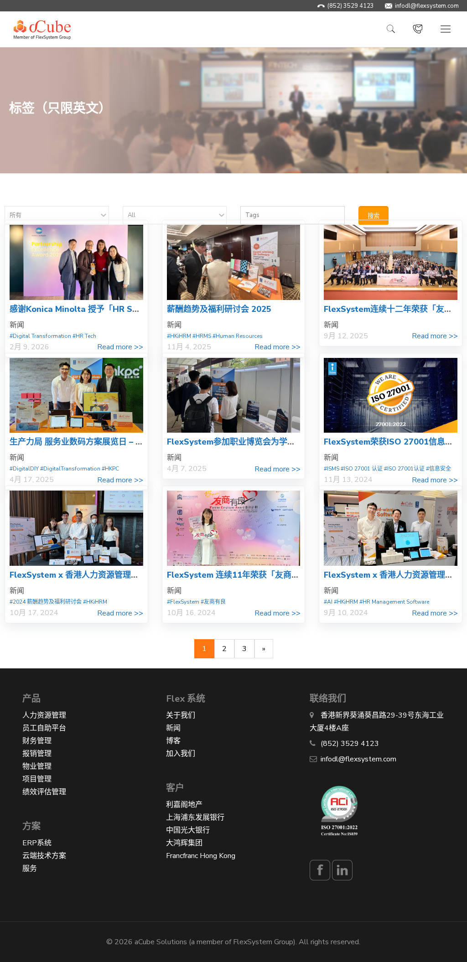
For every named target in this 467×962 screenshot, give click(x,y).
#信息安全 (438, 468)
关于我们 (180, 715)
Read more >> (120, 347)
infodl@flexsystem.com (427, 6)
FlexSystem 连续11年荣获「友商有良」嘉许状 (254, 574)
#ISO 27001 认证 (362, 468)
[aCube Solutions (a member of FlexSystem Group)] (42, 29)
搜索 (373, 216)
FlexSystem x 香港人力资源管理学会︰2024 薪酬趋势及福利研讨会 (135, 574)
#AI (328, 601)
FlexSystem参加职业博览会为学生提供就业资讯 (256, 441)
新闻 (173, 728)
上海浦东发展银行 (195, 817)
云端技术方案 (44, 856)
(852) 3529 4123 (350, 6)
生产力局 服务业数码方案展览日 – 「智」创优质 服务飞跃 (115, 441)
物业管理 (37, 766)
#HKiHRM (179, 336)
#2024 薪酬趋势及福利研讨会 (46, 601)
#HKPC (110, 468)
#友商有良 (213, 601)
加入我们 (180, 754)
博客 (173, 741)
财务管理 (37, 741)
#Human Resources (238, 336)
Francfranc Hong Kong (200, 856)
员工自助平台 (44, 728)
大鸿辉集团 (184, 843)
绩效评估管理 (44, 792)
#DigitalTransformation (70, 468)
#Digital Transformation (40, 336)
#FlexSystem (183, 601)
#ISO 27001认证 (404, 468)
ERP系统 (37, 843)
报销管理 (37, 754)
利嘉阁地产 (184, 805)
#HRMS (201, 336)
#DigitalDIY (24, 468)
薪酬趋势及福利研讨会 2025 (219, 309)
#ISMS (331, 468)
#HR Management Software (394, 601)
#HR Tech (84, 336)
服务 (29, 869)
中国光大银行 (188, 830)
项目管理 (37, 779)
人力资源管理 (44, 715)
